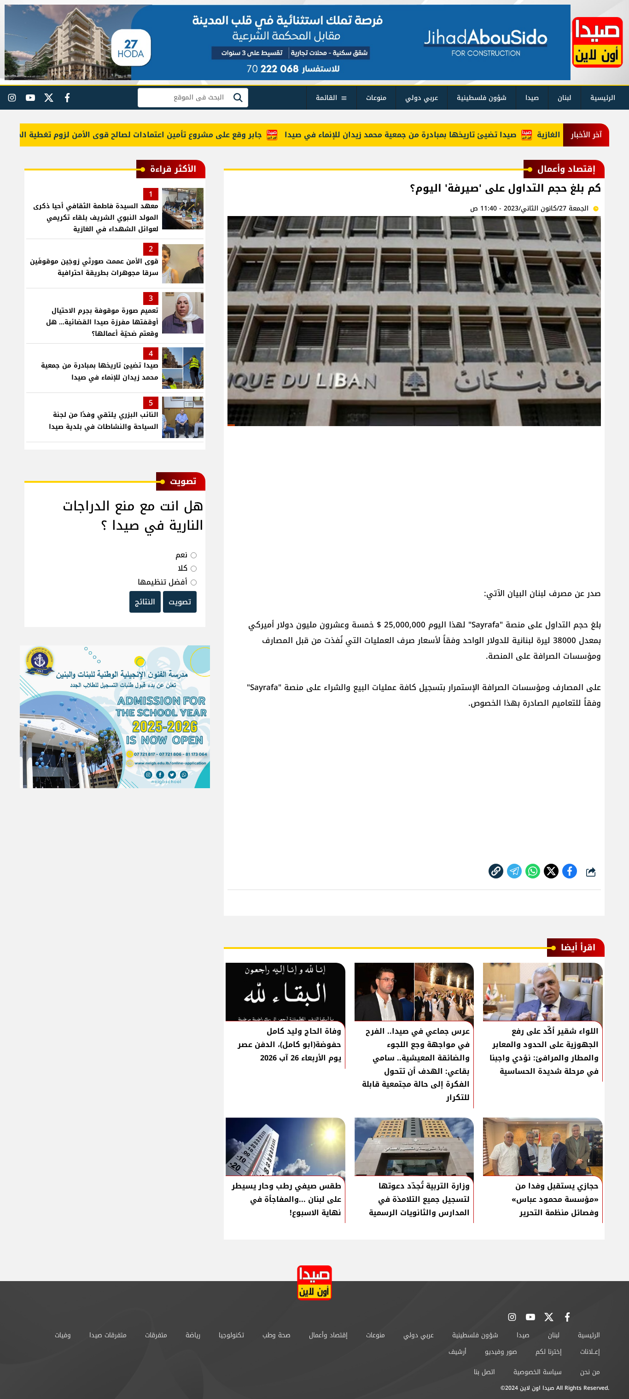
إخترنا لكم (549, 1352)
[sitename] (314, 1282)
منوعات (376, 98)
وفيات (63, 1335)
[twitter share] (551, 871)
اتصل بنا (484, 1372)
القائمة (326, 98)
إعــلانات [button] (590, 1352)
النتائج (145, 602)
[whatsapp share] (532, 871)
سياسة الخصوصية (537, 1372)
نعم (181, 554)
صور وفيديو (501, 1352)
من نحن (590, 1372)
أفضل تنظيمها (162, 582)
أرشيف (457, 1352)
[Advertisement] (414, 502)
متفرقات (156, 1335)
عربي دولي (421, 98)
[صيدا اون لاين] (597, 42)
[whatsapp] (496, 871)
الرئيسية (602, 98)
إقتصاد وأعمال (328, 1335)
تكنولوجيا (231, 1335)
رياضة (193, 1335)
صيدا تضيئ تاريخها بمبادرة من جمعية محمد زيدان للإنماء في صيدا (429, 135)
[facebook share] (569, 871)
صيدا (532, 98)
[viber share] (514, 871)
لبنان (564, 98)
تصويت (180, 602)
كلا (182, 568)
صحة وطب (276, 1335)
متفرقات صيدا (108, 1335)
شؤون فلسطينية (482, 98)
